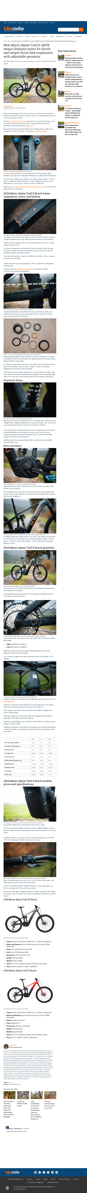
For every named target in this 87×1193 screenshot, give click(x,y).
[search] (81, 30)
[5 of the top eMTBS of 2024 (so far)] (23, 1095)
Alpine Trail (29, 126)
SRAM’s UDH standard (25, 269)
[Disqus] (31, 1147)
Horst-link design (41, 131)
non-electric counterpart (17, 121)
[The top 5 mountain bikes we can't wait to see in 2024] (50, 1095)
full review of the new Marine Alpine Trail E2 (28, 187)
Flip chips (7, 173)
